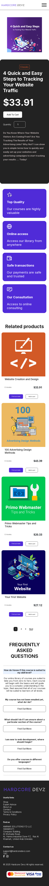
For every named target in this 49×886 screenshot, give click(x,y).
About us (7, 807)
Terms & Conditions (12, 812)
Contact (7, 809)
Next (31, 629)
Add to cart (13, 114)
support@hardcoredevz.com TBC (16, 852)
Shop (5, 802)
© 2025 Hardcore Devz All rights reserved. (23, 864)
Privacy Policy (10, 814)
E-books (24, 67)
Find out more (16, 396)
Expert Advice (9, 804)
